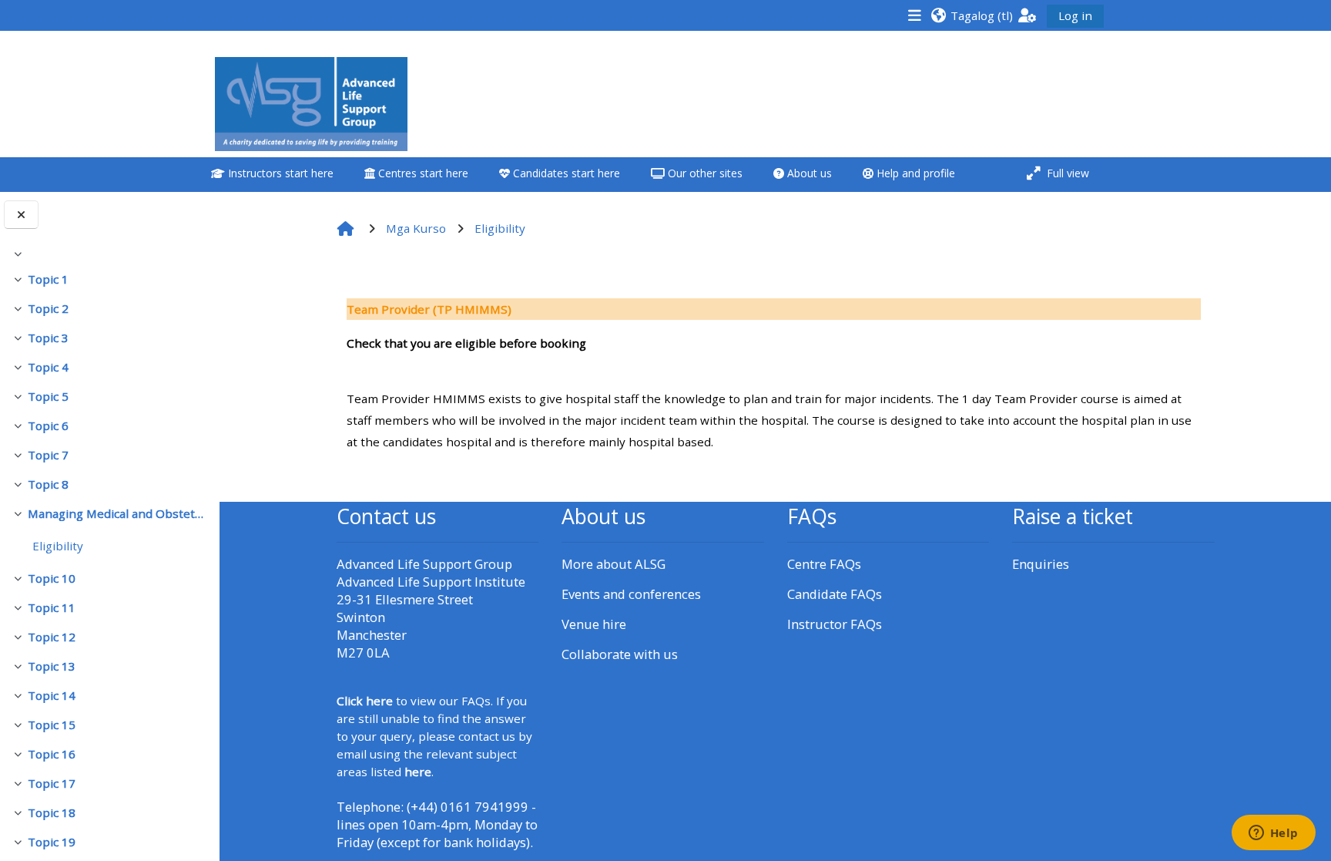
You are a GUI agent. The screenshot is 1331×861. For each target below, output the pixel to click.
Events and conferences (631, 594)
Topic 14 (51, 695)
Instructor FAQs (834, 624)
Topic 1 (48, 279)
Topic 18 (51, 812)
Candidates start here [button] (565, 173)
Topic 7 (48, 454)
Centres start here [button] (421, 173)
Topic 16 (51, 754)
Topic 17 (51, 783)
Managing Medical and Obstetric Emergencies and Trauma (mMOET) (117, 513)
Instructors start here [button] (279, 173)
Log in (1075, 15)
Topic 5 (48, 396)
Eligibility (57, 545)
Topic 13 (51, 666)
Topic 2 (48, 308)
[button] (971, 15)
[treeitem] (109, 253)
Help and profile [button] (914, 173)
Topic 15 (51, 724)
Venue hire (594, 624)
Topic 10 (51, 578)
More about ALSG (614, 564)
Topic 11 (51, 607)
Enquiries (1040, 564)
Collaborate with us (620, 654)
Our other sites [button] (704, 173)
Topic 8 (48, 484)
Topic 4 (48, 367)
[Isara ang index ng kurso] (21, 214)
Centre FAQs (824, 564)
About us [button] (808, 173)
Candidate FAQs (834, 594)
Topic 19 (51, 841)
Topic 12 (51, 636)
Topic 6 (48, 425)
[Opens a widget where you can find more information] (1273, 834)
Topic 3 (48, 337)
